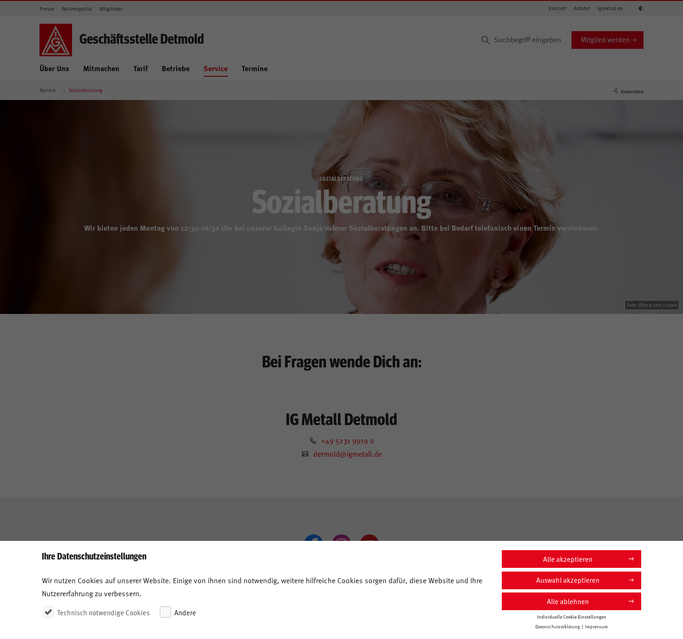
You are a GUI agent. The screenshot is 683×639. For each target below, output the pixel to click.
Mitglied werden (605, 39)
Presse (46, 8)
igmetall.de (610, 8)
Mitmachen (101, 68)
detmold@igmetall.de (347, 453)
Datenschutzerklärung (557, 626)
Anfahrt (582, 8)
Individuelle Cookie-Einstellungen (571, 616)
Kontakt (557, 8)
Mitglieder (111, 8)
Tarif (140, 68)
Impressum (596, 626)
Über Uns (54, 68)
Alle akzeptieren (567, 559)
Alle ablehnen (568, 601)
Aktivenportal (77, 8)
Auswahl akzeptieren (567, 580)
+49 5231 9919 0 (347, 440)
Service (216, 68)
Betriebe (176, 68)
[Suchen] (485, 40)
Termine (255, 68)
